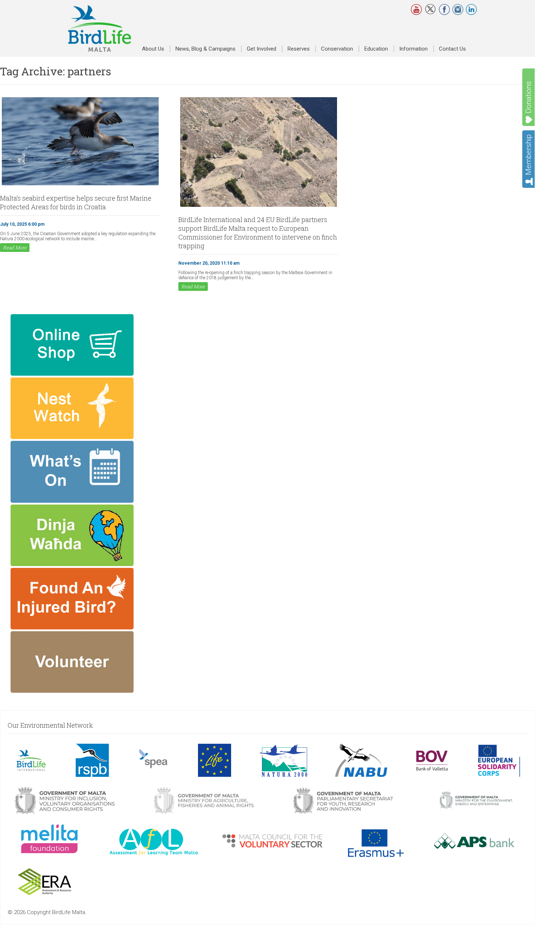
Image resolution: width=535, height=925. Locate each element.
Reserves (299, 49)
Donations (528, 97)
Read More (15, 247)
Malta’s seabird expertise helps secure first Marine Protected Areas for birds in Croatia (75, 202)
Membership (528, 154)
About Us (153, 49)
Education (376, 49)
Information (413, 49)
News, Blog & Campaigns (205, 49)
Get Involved (261, 49)
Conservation (337, 49)
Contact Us (452, 49)
